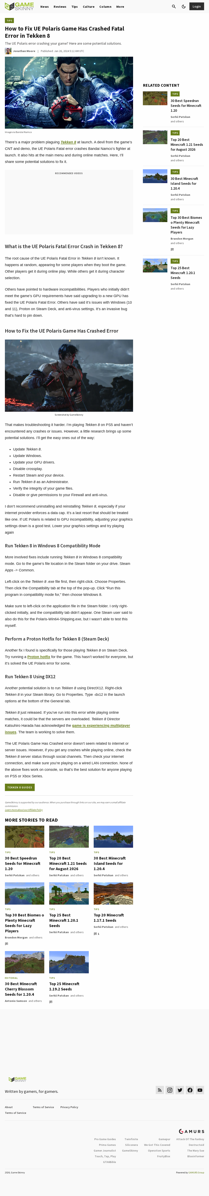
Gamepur (164, 1139)
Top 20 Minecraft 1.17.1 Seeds (109, 917)
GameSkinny (130, 1150)
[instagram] (170, 1090)
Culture (88, 6)
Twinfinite (131, 1139)
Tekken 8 (68, 142)
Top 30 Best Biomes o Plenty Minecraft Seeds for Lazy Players (24, 922)
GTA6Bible (109, 1162)
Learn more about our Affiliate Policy (24, 809)
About (9, 1107)
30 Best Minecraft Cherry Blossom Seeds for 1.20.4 (21, 989)
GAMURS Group (196, 1172)
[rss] (160, 1090)
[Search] (174, 6)
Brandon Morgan (16, 937)
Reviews (60, 6)
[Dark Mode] (184, 6)
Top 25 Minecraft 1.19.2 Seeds (64, 986)
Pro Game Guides (105, 1139)
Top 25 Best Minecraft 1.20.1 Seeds (63, 920)
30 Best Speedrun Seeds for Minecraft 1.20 (22, 863)
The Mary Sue (195, 1150)
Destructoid (196, 1145)
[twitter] (180, 1090)
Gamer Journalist (105, 1150)
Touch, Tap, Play (105, 1156)
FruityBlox (163, 1156)
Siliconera (131, 1145)
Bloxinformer (195, 1156)
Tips (74, 6)
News (44, 6)
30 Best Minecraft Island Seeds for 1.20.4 (110, 863)
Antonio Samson (16, 1001)
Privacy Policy (69, 1107)
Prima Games (107, 1145)
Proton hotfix (38, 657)
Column (105, 6)
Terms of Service (43, 1107)
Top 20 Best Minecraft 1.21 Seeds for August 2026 (68, 863)
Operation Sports (159, 1150)
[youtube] (200, 1090)
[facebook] (190, 1090)
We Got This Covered (157, 1145)
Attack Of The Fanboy (190, 1139)
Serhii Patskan (14, 875)
